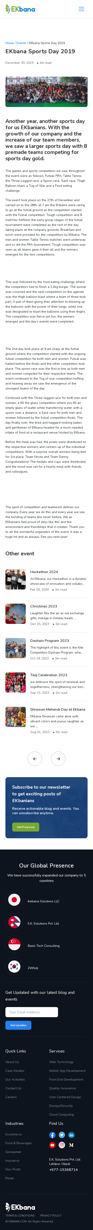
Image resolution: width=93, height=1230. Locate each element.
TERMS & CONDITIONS (20, 1215)
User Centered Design (65, 1097)
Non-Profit (12, 1169)
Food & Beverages (18, 1143)
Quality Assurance (62, 1088)
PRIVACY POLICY (50, 1215)
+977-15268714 (63, 1169)
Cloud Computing (61, 1114)
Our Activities (15, 1079)
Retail (9, 1178)
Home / (10, 43)
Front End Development (66, 1079)
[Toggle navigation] (81, 9)
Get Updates (18, 1025)
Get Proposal (26, 827)
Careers (11, 1097)
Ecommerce (13, 1134)
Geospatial (13, 1152)
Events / (22, 43)
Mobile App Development (67, 1071)
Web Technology (61, 1062)
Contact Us (13, 1088)
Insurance (12, 1161)
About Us (12, 1062)
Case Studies (14, 1071)
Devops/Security (61, 1106)
